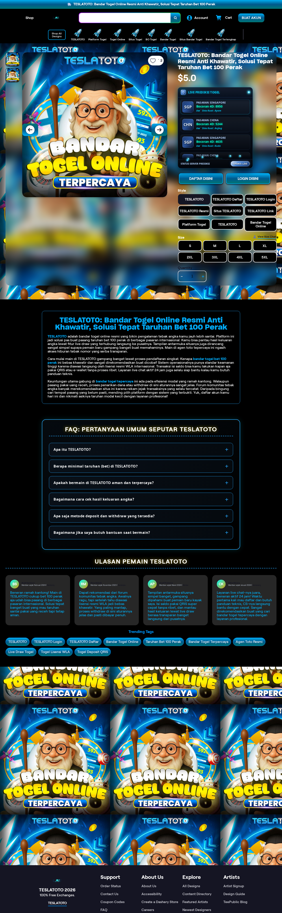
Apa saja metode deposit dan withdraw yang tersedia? (104, 516)
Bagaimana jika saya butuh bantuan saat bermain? (102, 532)
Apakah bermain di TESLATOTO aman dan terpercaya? (104, 482)
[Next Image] (159, 130)
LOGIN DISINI (248, 178)
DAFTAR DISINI (201, 178)
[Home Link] (56, 17)
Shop (30, 18)
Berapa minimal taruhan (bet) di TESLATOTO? (96, 466)
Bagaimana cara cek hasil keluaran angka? (94, 499)
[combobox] (125, 18)
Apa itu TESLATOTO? (72, 449)
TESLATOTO (57, 336)
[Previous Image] (30, 130)
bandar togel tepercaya (114, 381)
